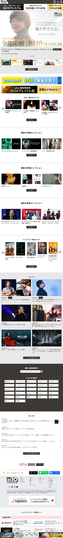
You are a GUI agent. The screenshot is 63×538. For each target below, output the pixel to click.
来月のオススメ (22, 480)
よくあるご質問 (50, 482)
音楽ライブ (7, 381)
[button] (2, 29)
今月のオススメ (22, 479)
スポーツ (29, 389)
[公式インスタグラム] (15, 487)
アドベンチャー (41, 385)
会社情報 (50, 487)
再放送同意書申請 (51, 480)
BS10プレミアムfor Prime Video (22, 482)
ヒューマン (18, 393)
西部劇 (50, 397)
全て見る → (31, 120)
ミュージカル (18, 385)
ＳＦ (6, 385)
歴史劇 (28, 397)
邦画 (30, 482)
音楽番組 (18, 401)
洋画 (30, 481)
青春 (6, 401)
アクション (40, 381)
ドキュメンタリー (52, 389)
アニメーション (52, 385)
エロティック (7, 389)
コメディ (18, 389)
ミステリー (51, 393)
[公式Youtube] (17, 487)
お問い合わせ (50, 479)
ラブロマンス (51, 381)
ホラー (28, 385)
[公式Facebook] (12, 487)
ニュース (40, 481)
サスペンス (18, 381)
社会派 (39, 397)
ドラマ (28, 381)
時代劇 (17, 397)
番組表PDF (31, 480)
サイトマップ (50, 486)
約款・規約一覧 (50, 481)
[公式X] (9, 487)
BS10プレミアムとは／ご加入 (42, 480)
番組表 (30, 479)
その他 (39, 389)
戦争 (6, 397)
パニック (7, 393)
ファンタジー (40, 393)
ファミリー (29, 393)
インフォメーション (41, 482)
